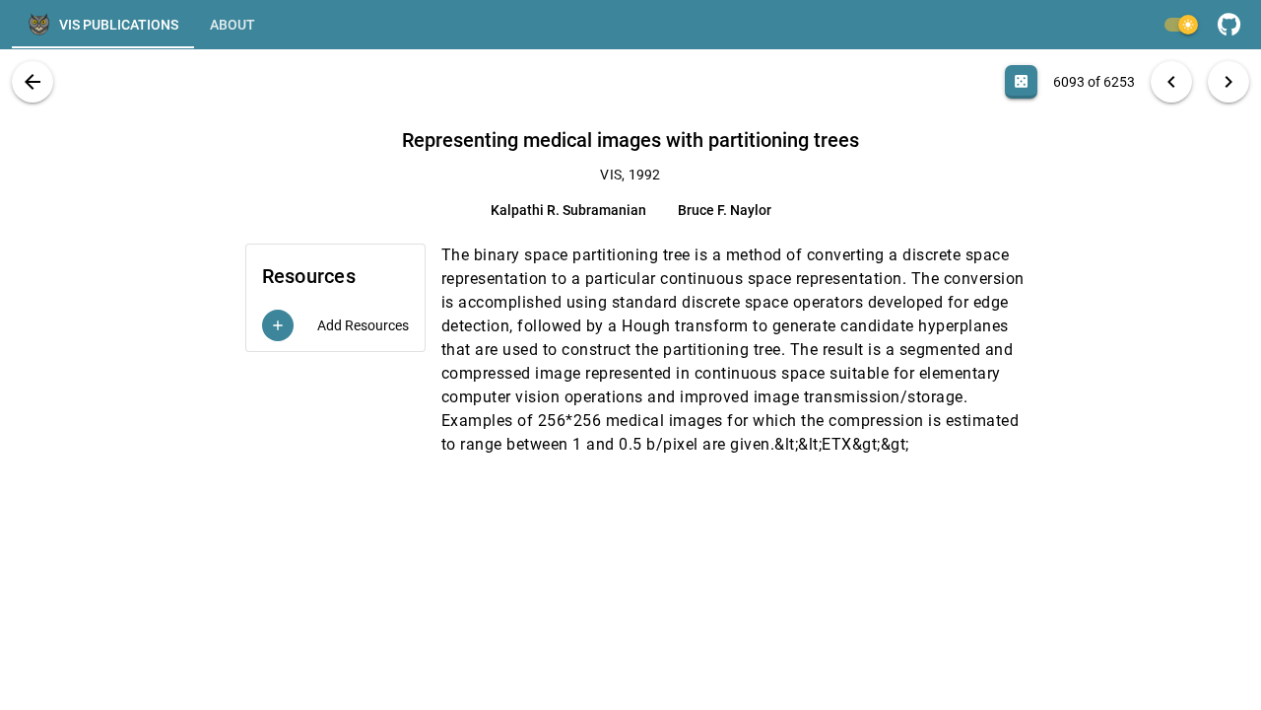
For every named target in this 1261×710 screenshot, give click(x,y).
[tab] (103, 24)
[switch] (1180, 24)
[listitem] (335, 325)
